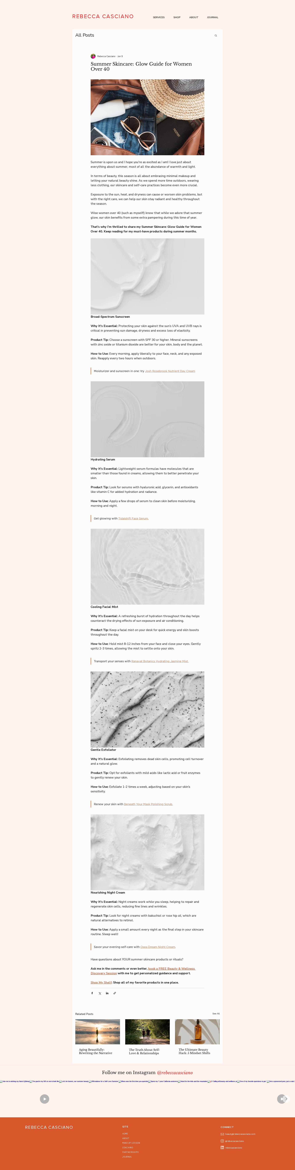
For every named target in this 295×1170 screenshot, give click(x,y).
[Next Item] (286, 1099)
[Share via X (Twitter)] (99, 993)
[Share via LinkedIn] (107, 993)
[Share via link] (114, 993)
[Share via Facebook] (92, 993)
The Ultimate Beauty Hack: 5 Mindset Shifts (194, 1051)
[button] (159, 17)
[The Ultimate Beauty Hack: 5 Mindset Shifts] (197, 1031)
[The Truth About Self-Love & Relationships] (147, 1031)
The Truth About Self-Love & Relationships (144, 1051)
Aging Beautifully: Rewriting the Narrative (95, 1051)
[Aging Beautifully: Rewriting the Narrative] (97, 1031)
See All (216, 1013)
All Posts (84, 35)
